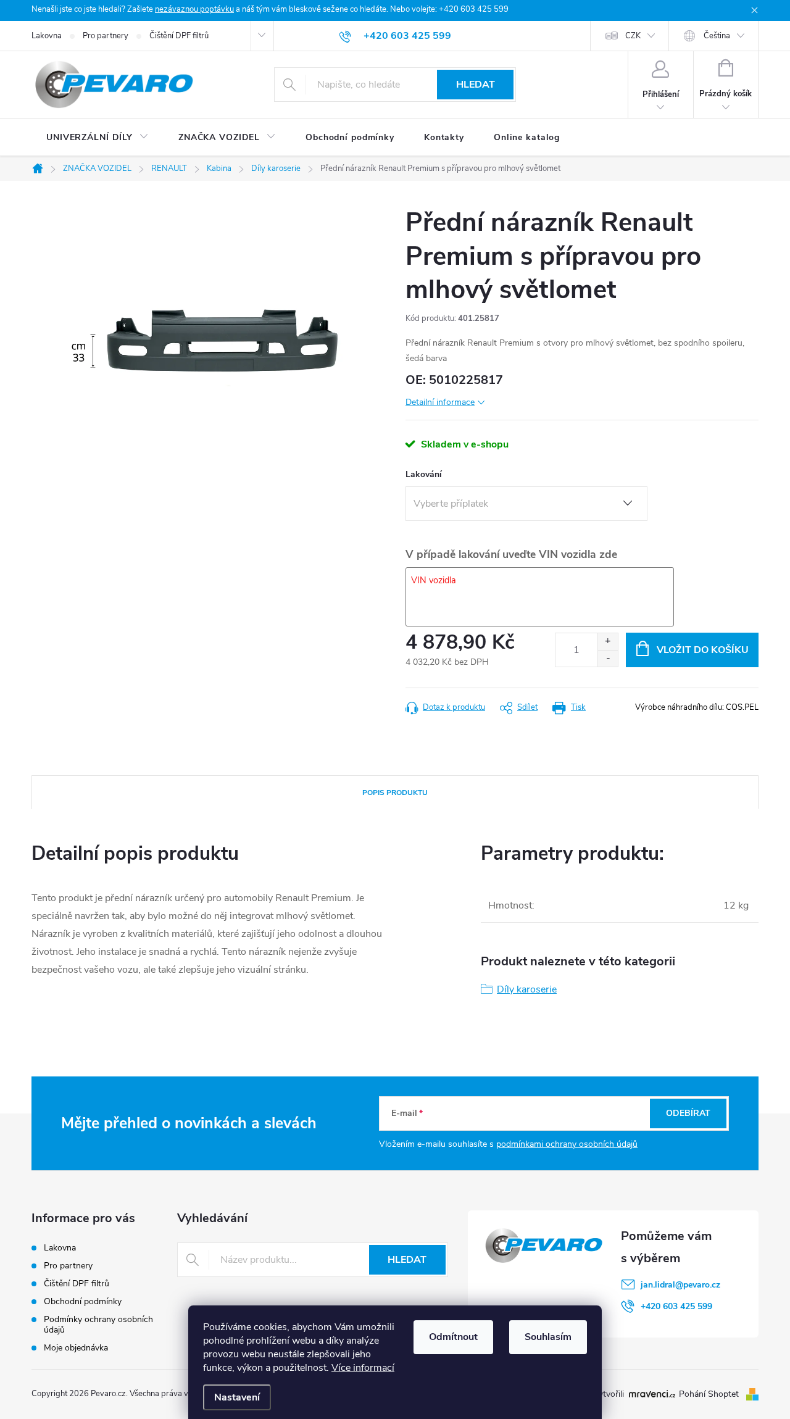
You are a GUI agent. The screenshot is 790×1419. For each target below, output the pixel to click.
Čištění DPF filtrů (179, 35)
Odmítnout (453, 1337)
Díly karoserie (527, 989)
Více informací (362, 1368)
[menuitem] (97, 138)
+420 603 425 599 (676, 1306)
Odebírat (688, 1113)
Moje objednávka (76, 1348)
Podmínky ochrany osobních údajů (98, 1324)
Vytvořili (608, 1394)
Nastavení (237, 1397)
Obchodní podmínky (83, 1301)
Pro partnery (105, 35)
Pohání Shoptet (710, 1394)
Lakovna (46, 35)
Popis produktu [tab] (395, 792)
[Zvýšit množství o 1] (607, 641)
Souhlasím (548, 1337)
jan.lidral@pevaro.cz (680, 1285)
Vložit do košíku (703, 650)
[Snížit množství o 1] (607, 658)
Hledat (475, 84)
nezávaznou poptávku (194, 9)
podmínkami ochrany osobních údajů (567, 1144)
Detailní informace (440, 402)
